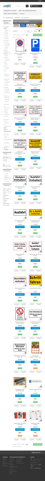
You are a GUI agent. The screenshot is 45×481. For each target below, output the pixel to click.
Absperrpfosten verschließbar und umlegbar (20, 424)
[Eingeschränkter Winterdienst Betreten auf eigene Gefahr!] (20, 347)
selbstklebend (5, 195)
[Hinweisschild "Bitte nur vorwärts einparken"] (20, 313)
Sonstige (6, 116)
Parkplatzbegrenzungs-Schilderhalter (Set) (20, 390)
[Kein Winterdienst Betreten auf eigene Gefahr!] (35, 313)
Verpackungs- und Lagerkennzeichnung (7, 124)
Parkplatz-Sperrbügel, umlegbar (35, 424)
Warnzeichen (6, 101)
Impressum (6, 175)
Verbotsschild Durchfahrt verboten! (20, 289)
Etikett (8, 190)
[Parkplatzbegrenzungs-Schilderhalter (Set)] (20, 381)
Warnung (9, 188)
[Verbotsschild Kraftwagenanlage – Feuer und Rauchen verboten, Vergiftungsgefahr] (20, 143)
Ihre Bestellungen (19, 458)
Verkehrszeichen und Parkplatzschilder (6, 106)
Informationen (7, 170)
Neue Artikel (12, 458)
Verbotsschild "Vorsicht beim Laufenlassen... (20, 119)
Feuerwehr (6, 84)
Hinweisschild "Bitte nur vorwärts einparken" (20, 322)
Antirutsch (5, 200)
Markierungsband (6, 203)
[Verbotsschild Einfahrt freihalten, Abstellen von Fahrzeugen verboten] (20, 246)
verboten (4, 188)
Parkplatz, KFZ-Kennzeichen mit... (35, 390)
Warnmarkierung (6, 146)
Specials (22, 13)
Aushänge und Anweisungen (6, 31)
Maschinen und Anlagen (7, 61)
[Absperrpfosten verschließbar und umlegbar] (20, 415)
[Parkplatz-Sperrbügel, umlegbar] (35, 415)
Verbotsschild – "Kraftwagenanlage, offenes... (20, 85)
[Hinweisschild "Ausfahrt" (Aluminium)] (20, 212)
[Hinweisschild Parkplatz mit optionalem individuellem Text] (35, 45)
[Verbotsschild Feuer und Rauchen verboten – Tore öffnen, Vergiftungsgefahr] (35, 109)
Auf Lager (5, 161)
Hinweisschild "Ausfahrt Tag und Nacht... (35, 255)
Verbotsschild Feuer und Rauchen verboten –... (35, 119)
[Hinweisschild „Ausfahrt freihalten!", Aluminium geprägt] (35, 178)
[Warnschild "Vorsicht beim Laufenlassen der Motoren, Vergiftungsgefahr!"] (35, 76)
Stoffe (4, 190)
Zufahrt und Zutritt (6, 70)
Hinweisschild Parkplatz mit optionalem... (35, 54)
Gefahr (4, 193)
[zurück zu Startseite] (4, 17)
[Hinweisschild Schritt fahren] (35, 280)
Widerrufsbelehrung (13, 471)
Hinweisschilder (7, 43)
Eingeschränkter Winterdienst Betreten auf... (20, 356)
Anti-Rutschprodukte (6, 133)
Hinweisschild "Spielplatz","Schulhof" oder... (35, 356)
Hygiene (5, 57)
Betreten (8, 205)
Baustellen (6, 47)
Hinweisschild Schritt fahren (35, 288)
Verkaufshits (12, 460)
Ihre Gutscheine (19, 460)
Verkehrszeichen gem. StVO (6, 120)
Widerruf (11, 472)
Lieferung (6, 173)
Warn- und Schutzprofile (11, 13)
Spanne (4, 165)
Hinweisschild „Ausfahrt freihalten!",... (35, 187)
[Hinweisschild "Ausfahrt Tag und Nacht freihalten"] (35, 246)
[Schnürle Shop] (9, 6)
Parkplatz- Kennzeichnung (6, 113)
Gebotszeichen (6, 89)
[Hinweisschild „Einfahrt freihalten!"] (20, 178)
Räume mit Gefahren (6, 65)
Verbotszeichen (7, 99)
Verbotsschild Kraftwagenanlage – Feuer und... (20, 153)
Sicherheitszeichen (7, 79)
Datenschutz (12, 469)
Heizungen (6, 55)
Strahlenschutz (6, 97)
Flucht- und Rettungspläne (6, 87)
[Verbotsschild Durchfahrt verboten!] (20, 280)
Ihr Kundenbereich (20, 457)
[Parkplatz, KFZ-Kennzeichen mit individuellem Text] (35, 381)
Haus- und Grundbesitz (6, 53)
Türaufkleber (6, 67)
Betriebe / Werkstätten (6, 49)
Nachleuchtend (6, 92)
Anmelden (40, 0)
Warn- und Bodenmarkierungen (27, 10)
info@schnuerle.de (38, 468)
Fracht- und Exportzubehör (6, 36)
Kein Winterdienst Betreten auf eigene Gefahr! (35, 322)
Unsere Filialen (7, 181)
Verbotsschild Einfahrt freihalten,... (19, 255)
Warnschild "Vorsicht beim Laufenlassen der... (35, 85)
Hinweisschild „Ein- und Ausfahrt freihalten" (35, 221)
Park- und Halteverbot (6, 110)
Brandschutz (6, 80)
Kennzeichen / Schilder (10, 10)
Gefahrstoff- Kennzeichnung (6, 39)
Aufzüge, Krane (7, 45)
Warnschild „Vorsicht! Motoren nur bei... (35, 152)
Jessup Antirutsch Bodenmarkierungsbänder (7, 138)
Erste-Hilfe (6, 33)
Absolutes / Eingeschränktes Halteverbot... (20, 54)
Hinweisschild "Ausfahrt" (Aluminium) (20, 221)
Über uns (6, 179)
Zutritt (4, 205)
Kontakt (11, 461)
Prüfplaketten (6, 75)
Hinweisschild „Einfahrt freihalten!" (20, 187)
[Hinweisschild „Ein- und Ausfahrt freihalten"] (35, 212)
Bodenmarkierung (6, 142)
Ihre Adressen (18, 461)
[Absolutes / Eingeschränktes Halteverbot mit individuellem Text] (20, 45)
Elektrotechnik (6, 82)
